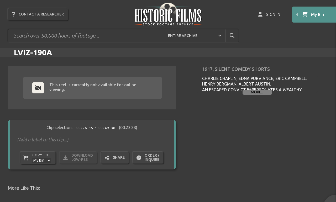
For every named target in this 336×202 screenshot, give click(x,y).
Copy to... (41, 155)
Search (236, 35)
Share (119, 157)
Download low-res (82, 157)
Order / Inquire (152, 157)
